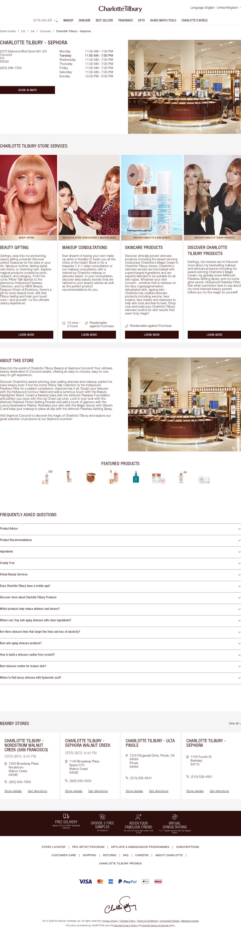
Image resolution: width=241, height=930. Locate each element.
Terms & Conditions (147, 920)
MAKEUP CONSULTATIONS (84, 247)
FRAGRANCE (125, 20)
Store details (13, 791)
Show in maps (27, 90)
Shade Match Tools (163, 20)
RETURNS (109, 855)
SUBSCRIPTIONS (187, 846)
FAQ (126, 855)
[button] (120, 529)
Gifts (141, 20)
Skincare (85, 20)
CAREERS (142, 855)
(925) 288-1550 (11, 68)
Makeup (68, 20)
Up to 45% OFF (42, 20)
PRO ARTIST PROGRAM (88, 846)
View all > (235, 723)
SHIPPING (89, 855)
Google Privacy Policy (125, 925)
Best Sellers (104, 20)
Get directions (37, 791)
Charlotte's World (195, 20)
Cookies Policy (127, 920)
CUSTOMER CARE (64, 855)
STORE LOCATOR (54, 846)
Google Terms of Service (155, 925)
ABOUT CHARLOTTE (169, 855)
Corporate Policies (169, 920)
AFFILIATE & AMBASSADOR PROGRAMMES (140, 846)
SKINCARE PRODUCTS (144, 247)
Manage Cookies (190, 920)
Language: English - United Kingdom (214, 7)
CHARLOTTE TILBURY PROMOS (120, 863)
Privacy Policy (110, 920)
